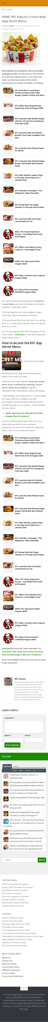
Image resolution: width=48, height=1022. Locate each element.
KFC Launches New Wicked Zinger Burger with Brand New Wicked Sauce (30, 163)
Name (7, 735)
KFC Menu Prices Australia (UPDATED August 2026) (26, 290)
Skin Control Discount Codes (14, 945)
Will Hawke (9, 26)
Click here (6, 648)
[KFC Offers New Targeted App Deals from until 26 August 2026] (8, 107)
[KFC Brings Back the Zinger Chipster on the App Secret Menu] (8, 206)
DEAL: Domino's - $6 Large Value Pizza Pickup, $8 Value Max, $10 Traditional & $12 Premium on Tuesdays (23, 823)
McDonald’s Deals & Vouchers (15, 890)
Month (28, 770)
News (9, 9)
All (34, 770)
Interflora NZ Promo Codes (14, 942)
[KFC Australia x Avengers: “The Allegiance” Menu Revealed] (8, 192)
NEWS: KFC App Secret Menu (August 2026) (27, 262)
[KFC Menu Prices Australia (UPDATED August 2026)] (8, 291)
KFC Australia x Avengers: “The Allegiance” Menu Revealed (28, 191)
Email (28, 735)
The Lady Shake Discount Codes (16, 924)
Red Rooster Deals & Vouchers (15, 902)
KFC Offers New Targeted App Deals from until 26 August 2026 (29, 107)
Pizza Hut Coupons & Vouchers (15, 896)
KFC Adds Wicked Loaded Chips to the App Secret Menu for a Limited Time (29, 177)
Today (14, 770)
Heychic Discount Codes (12, 917)
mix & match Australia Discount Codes (19, 933)
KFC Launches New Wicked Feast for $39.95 (29, 149)
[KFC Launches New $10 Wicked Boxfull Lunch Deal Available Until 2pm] (8, 135)
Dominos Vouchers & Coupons (15, 884)
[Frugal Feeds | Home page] (4, 3)
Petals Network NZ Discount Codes (17, 939)
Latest (15, 766)
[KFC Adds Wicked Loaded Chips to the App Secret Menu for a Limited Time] (8, 178)
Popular (7, 766)
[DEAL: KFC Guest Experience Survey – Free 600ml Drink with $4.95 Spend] (8, 234)
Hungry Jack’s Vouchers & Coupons (17, 887)
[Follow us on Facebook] (44, 756)
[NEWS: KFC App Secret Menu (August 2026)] (8, 262)
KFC (3, 9)
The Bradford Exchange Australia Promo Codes (22, 936)
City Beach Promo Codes (13, 927)
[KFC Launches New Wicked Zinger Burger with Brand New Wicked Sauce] (8, 163)
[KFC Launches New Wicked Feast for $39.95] (8, 149)
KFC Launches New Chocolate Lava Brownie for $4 (28, 220)
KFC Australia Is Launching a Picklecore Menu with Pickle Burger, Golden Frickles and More (29, 92)
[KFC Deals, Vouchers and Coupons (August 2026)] (8, 277)
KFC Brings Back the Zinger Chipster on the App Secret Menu (29, 206)
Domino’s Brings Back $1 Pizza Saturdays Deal (27, 797)
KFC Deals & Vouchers (11, 893)
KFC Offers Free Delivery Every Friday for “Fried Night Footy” (28, 248)
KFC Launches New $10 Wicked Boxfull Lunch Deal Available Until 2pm (30, 135)
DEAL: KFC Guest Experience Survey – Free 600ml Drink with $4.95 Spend (28, 234)
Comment (9, 718)
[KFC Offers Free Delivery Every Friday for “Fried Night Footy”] (8, 248)
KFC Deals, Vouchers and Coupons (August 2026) (30, 276)
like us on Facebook (32, 654)
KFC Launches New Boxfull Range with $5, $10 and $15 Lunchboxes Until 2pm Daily (29, 121)
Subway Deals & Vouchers (13, 899)
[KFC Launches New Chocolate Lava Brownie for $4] (8, 220)
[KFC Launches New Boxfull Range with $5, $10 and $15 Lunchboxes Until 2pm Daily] (8, 121)
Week (21, 770)
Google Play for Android (17, 416)
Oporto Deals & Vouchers (13, 905)
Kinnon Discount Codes (12, 921)
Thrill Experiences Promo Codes (16, 930)
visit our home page (11, 654)
